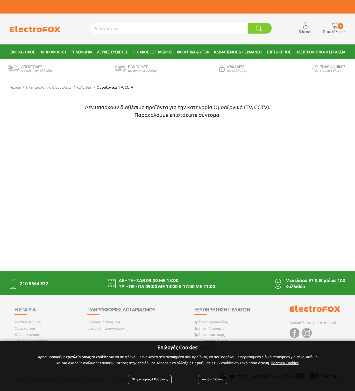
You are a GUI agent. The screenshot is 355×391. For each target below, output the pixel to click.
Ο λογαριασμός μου (103, 322)
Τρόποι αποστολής (209, 334)
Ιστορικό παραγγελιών (106, 328)
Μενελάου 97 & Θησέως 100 (315, 280)
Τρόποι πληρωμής (209, 328)
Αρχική (15, 87)
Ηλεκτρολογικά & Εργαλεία (48, 87)
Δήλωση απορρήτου (31, 340)
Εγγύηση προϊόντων (211, 340)
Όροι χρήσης (25, 328)
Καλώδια (83, 87)
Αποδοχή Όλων (212, 379)
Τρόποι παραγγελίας (211, 322)
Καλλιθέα (295, 286)
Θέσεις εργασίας (28, 334)
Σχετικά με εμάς (27, 322)
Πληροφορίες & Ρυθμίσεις (150, 379)
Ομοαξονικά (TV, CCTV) (116, 87)
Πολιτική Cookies (284, 363)
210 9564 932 (34, 283)
